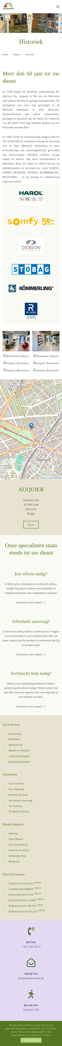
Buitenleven (16, 744)
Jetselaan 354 (31, 1009)
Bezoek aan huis (18, 794)
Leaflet (42, 477)
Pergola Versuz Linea (25, 883)
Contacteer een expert (29, 602)
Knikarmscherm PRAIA (26, 905)
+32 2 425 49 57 (31, 946)
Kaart (31, 524)
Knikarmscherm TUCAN (27, 911)
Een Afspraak (16, 789)
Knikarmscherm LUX (25, 894)
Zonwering (15, 733)
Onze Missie (16, 839)
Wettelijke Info (17, 855)
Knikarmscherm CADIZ (26, 900)
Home (5, 54)
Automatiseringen (19, 756)
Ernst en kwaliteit (19, 850)
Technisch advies (19, 811)
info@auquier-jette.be (31, 978)
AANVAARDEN (31, 1040)
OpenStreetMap (54, 477)
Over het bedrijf (18, 844)
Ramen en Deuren (19, 750)
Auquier (17, 54)
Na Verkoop (15, 806)
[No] (58, 1033)
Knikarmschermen (19, 761)
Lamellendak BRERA (25, 889)
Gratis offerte (16, 783)
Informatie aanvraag (20, 800)
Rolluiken (14, 739)
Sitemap (13, 833)
